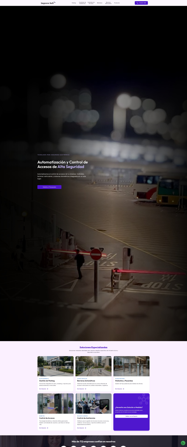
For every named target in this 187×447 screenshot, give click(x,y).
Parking (74, 3)
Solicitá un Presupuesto (49, 187)
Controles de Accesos (91, 3)
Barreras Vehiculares (108, 3)
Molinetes (99, 3)
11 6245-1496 (141, 3)
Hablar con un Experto (131, 416)
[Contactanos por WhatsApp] (183, 443)
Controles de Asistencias (82, 3)
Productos (117, 3)
